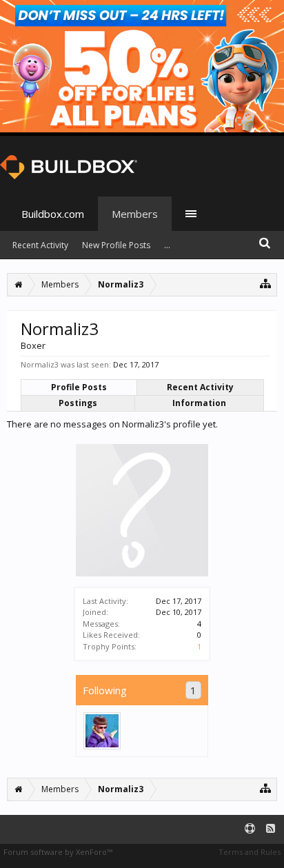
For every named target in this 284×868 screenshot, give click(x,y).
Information (199, 403)
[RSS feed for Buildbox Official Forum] (271, 829)
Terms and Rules (250, 852)
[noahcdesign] (102, 730)
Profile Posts (79, 387)
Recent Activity (200, 387)
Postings (78, 403)
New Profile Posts (116, 245)
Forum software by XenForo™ (57, 852)
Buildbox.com (52, 214)
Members (135, 214)
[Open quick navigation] (266, 283)
